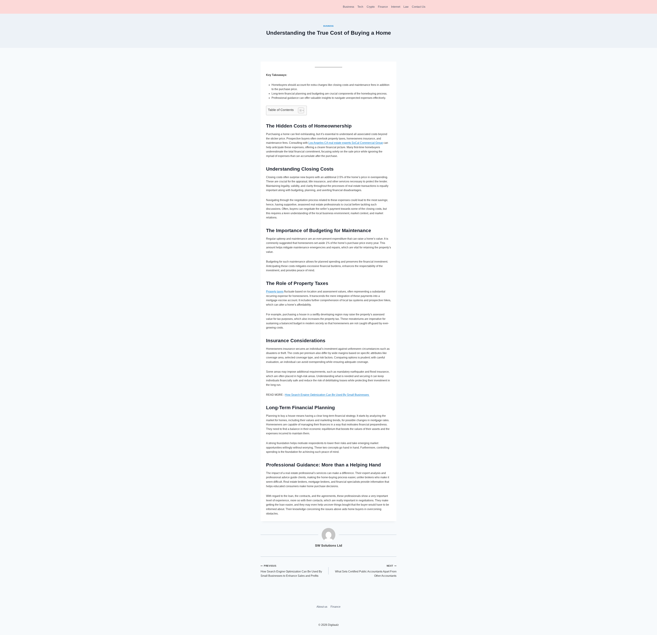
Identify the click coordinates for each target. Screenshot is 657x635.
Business (348, 6)
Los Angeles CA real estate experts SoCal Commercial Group (345, 142)
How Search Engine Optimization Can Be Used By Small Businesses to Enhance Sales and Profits (291, 571)
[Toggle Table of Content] (299, 110)
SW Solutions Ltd (328, 545)
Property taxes (275, 291)
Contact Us (418, 6)
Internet (395, 6)
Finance (383, 6)
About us (322, 606)
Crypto (371, 6)
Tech (360, 6)
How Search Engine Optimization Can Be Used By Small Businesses (327, 394)
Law (406, 6)
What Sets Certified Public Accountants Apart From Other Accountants (365, 571)
